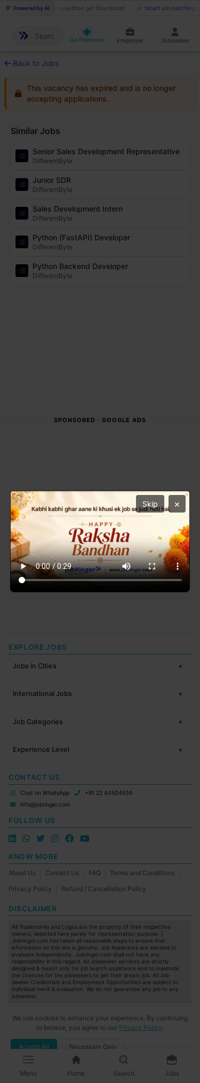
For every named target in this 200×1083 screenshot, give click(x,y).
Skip (150, 503)
